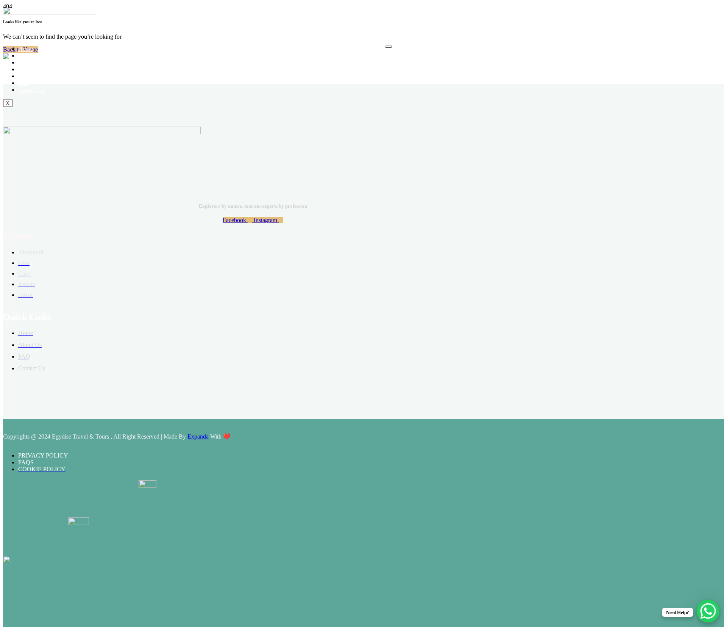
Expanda (198, 436)
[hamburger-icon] (388, 46)
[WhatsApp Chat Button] (708, 611)
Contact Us (31, 89)
